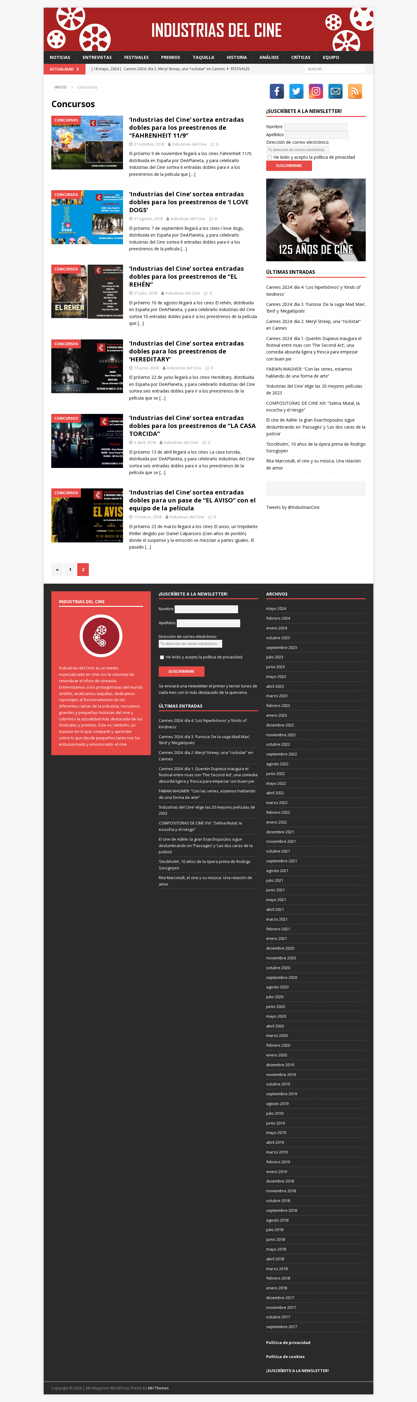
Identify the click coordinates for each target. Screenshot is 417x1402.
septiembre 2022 (281, 754)
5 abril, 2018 (145, 442)
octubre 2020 (278, 967)
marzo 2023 (277, 695)
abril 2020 (275, 1026)
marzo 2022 (277, 802)
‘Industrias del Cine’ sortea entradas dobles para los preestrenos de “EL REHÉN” (186, 276)
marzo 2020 (277, 1035)
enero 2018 (276, 1288)
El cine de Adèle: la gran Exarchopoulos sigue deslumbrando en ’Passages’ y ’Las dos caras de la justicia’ (315, 427)
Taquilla (203, 57)
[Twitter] (296, 91)
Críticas (300, 57)
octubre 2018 (278, 1200)
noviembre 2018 (281, 1191)
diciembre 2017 (280, 1297)
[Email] (335, 91)
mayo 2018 (276, 1249)
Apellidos (275, 134)
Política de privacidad (288, 1342)
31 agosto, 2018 (148, 218)
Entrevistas (97, 57)
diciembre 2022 (280, 725)
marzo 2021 (277, 919)
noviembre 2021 (281, 841)
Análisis (269, 57)
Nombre (274, 126)
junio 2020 (275, 1006)
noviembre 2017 (281, 1307)
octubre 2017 (278, 1317)
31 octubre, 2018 (149, 144)
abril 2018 (275, 1259)
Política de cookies (285, 1356)
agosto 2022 (277, 763)
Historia (237, 57)
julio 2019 (274, 1113)
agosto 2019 (277, 1103)
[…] (192, 174)
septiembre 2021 (281, 861)
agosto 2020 (277, 987)
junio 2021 (275, 890)
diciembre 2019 (280, 1064)
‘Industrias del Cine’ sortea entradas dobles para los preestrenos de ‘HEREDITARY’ (186, 351)
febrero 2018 (278, 1278)
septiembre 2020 (281, 977)
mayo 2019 (276, 1132)
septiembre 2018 (281, 1210)
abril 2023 (275, 686)
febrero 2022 (278, 812)
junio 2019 (275, 1123)
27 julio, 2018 (145, 293)
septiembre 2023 (281, 647)
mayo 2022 (276, 783)
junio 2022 (275, 773)
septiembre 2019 (281, 1093)
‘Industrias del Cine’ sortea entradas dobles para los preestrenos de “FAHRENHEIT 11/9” (186, 127)
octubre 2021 (278, 851)
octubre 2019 (278, 1084)
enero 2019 (276, 1171)
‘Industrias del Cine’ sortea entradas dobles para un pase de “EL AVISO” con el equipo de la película (192, 500)
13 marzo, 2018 (147, 517)
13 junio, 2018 (146, 368)
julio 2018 (274, 1229)
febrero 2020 (278, 1045)
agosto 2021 (277, 870)
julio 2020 (274, 996)
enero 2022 (276, 822)
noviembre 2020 (281, 958)
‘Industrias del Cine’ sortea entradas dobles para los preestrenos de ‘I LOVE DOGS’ (188, 202)
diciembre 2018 (280, 1181)
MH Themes (158, 1388)
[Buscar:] (335, 69)
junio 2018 (275, 1239)
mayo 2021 (276, 899)
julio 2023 (274, 657)
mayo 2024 (276, 608)
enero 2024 (276, 628)
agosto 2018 (277, 1220)
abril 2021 (275, 909)
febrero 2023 (278, 705)
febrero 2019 (278, 1162)
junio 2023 (275, 666)
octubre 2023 (278, 637)
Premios (170, 57)
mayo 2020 (276, 1016)
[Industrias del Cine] (208, 47)
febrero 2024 (278, 618)
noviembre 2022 (281, 734)
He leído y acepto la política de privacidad (314, 157)
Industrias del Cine (189, 144)
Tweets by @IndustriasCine (293, 507)
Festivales (136, 57)
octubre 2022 (278, 744)
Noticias (60, 57)
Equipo (331, 57)
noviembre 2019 (281, 1074)
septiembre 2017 (281, 1326)
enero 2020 (276, 1055)
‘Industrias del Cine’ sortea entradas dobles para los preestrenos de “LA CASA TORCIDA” (192, 426)
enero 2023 (276, 715)
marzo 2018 (277, 1268)
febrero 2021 (278, 929)
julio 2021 (274, 880)
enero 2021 (276, 938)
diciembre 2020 (280, 948)
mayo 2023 (276, 676)
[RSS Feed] (355, 91)
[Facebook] (277, 91)
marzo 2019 (277, 1152)
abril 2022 (275, 792)
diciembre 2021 (280, 832)
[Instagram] (316, 91)
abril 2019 (275, 1142)
